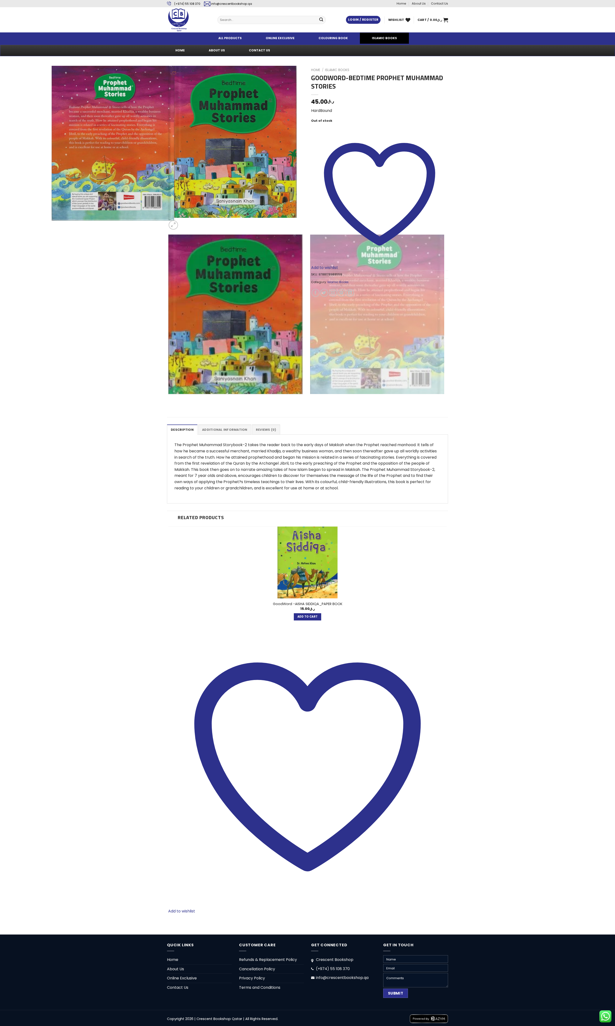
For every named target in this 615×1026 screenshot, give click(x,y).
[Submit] (321, 20)
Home (401, 3)
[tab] (182, 430)
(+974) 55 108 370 (187, 4)
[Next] (185, 222)
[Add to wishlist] (174, 73)
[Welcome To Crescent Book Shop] (188, 19)
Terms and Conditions (259, 987)
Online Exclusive (182, 978)
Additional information (224, 430)
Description (182, 430)
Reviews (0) (266, 430)
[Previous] (169, 399)
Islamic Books (337, 70)
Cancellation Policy (257, 969)
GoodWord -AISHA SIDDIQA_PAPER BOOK (307, 604)
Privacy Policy (252, 978)
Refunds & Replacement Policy (268, 959)
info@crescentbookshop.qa (231, 4)
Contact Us (439, 3)
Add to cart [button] (307, 617)
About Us (419, 3)
